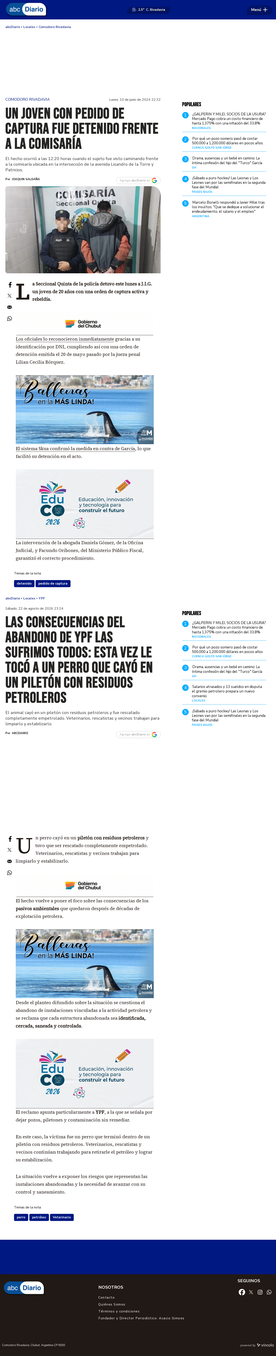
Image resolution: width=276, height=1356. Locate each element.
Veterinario (62, 1217)
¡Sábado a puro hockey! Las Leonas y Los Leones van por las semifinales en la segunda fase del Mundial (228, 183)
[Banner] (84, 333)
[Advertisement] (138, 62)
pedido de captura (52, 583)
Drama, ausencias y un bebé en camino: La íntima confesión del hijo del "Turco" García (227, 160)
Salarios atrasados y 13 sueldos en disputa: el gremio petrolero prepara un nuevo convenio (227, 691)
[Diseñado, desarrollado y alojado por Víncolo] (265, 1345)
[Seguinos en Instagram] (260, 1292)
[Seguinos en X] (251, 1292)
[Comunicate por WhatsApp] (269, 1292)
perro (21, 1217)
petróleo (39, 1217)
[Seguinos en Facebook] (242, 1292)
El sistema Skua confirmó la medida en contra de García (75, 448)
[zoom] (83, 229)
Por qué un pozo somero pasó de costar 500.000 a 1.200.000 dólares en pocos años (227, 140)
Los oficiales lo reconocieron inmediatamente (65, 339)
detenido (24, 583)
